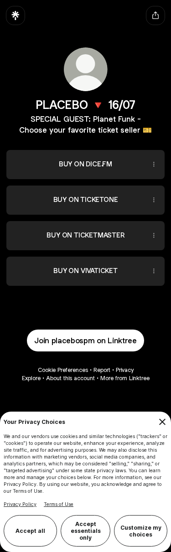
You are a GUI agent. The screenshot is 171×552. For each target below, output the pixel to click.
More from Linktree (125, 378)
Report (101, 370)
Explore (31, 378)
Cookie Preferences (63, 370)
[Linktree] (15, 15)
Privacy (125, 370)
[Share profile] (155, 15)
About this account (70, 378)
